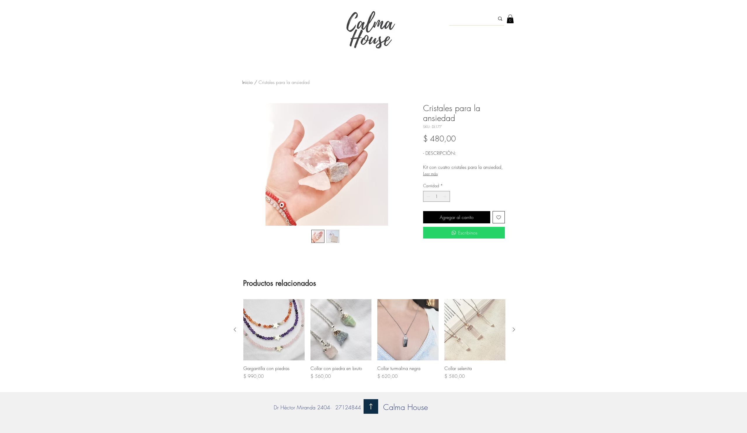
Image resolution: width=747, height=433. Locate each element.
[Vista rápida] (274, 329)
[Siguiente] (513, 329)
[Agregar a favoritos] (499, 217)
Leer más (430, 173)
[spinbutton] (436, 196)
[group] (374, 342)
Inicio (247, 82)
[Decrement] (427, 196)
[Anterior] (234, 329)
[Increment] (445, 196)
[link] (510, 19)
